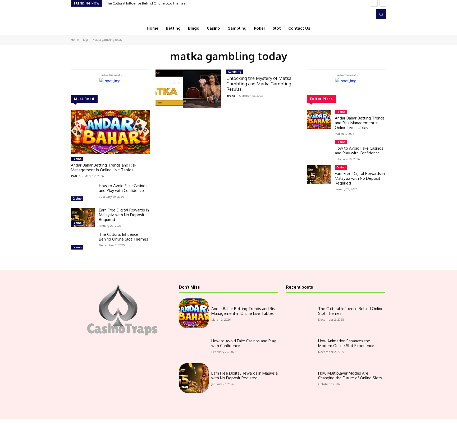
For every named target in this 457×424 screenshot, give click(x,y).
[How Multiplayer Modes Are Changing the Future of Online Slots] (301, 378)
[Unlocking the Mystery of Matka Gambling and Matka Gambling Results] (188, 89)
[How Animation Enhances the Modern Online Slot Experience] (301, 346)
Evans (230, 96)
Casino (77, 159)
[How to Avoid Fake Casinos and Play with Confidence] (83, 192)
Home (75, 40)
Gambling (234, 71)
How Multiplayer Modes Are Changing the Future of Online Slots (350, 375)
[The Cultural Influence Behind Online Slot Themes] (83, 241)
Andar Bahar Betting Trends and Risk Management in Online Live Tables (103, 167)
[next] (383, 3)
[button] (381, 14)
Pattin (76, 176)
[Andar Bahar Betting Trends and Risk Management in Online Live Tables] (110, 132)
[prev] (374, 3)
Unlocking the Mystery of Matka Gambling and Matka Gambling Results (258, 83)
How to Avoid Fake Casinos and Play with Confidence (123, 188)
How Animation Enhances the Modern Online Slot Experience (346, 343)
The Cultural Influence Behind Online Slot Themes (145, 3)
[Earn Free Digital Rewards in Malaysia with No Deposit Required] (83, 217)
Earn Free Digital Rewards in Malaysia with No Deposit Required (124, 215)
